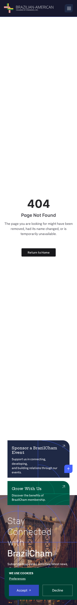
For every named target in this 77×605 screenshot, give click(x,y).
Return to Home (39, 252)
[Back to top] (68, 469)
